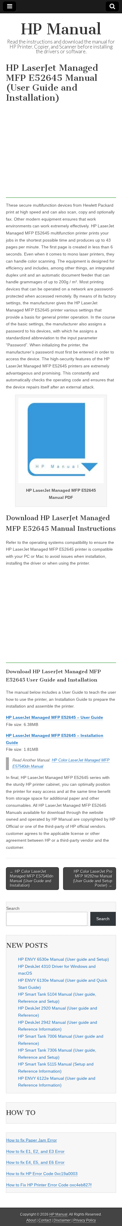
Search (13, 908)
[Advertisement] (61, 152)
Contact (44, 1220)
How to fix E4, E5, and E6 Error (35, 1162)
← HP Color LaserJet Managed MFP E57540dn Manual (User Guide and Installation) (31, 878)
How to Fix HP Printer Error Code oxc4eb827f (49, 1184)
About (31, 1220)
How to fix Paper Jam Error (31, 1140)
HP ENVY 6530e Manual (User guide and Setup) (63, 959)
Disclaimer (62, 1220)
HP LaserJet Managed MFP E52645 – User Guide (54, 717)
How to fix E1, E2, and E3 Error (35, 1151)
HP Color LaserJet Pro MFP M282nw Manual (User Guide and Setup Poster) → (92, 878)
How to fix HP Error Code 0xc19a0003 (42, 1173)
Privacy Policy (84, 1220)
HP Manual (61, 29)
